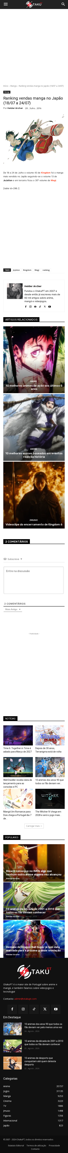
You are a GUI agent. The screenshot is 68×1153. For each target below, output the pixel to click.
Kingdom (46, 172)
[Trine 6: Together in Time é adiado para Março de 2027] (18, 735)
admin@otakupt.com (25, 998)
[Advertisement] (34, 46)
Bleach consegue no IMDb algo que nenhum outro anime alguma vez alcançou (33, 872)
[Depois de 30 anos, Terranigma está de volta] (50, 735)
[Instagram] (30, 306)
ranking (46, 270)
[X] (45, 306)
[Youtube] (49, 306)
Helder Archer (15, 108)
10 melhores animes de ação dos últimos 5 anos (34, 387)
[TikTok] (40, 306)
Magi (53, 180)
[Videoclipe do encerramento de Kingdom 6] (34, 495)
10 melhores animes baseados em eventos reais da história (34, 455)
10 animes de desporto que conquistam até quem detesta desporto (40, 1061)
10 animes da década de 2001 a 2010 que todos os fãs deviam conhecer (33, 910)
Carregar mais (33, 826)
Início (5, 86)
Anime (33, 381)
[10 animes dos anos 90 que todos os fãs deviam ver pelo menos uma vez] (50, 767)
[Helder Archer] (15, 295)
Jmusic (33, 520)
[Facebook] (25, 306)
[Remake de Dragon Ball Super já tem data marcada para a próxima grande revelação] (34, 939)
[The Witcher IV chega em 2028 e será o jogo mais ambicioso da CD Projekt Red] (50, 799)
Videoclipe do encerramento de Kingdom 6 (34, 524)
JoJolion (16, 270)
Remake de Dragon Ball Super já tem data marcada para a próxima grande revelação (33, 948)
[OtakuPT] (34, 4)
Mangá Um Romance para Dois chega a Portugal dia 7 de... (17, 815)
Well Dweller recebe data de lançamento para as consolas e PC (17, 783)
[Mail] (35, 306)
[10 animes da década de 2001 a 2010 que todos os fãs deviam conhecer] (34, 901)
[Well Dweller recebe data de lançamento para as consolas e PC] (18, 767)
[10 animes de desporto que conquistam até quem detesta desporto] (12, 1063)
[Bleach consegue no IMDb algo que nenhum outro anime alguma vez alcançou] (34, 863)
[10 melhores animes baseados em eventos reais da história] (34, 427)
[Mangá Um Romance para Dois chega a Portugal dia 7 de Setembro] (18, 799)
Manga (13, 86)
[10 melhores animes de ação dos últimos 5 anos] (34, 359)
